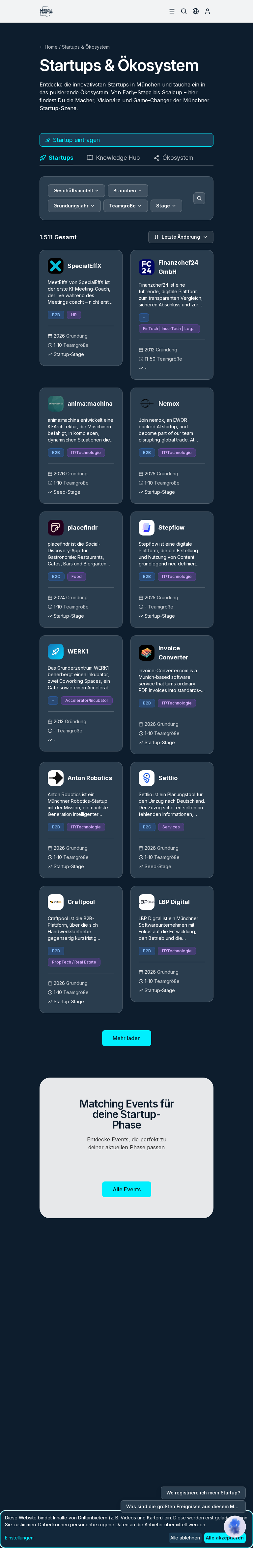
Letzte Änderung (181, 237)
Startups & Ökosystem (86, 47)
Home (51, 47)
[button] (234, 1526)
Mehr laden (127, 1038)
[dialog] (126, 1529)
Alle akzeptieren (225, 1537)
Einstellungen (19, 1537)
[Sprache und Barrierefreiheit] (196, 11)
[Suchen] (199, 198)
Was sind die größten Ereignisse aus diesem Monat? (186, 1506)
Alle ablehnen (185, 1537)
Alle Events (127, 1189)
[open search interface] (184, 11)
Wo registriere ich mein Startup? (203, 1492)
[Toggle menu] (172, 11)
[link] (81, 308)
